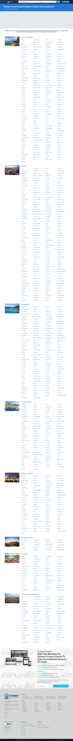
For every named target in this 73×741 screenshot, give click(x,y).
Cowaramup (24, 519)
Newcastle (59, 78)
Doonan (59, 364)
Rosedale (36, 414)
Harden (59, 106)
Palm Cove (48, 330)
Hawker (35, 445)
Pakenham (24, 202)
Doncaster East (49, 266)
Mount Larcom (25, 340)
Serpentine (48, 480)
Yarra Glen (36, 171)
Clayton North (37, 278)
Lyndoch (35, 438)
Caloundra (48, 376)
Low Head (36, 573)
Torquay (47, 182)
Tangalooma (48, 314)
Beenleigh (48, 388)
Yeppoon (24, 306)
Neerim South (25, 209)
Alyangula (36, 549)
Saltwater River (25, 566)
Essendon (48, 259)
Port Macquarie (61, 70)
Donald (59, 266)
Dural (58, 121)
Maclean (47, 94)
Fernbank (48, 257)
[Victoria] (12, 170)
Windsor (23, 44)
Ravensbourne (60, 323)
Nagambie (59, 209)
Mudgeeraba (60, 335)
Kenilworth (60, 352)
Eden (35, 121)
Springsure (36, 318)
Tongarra (36, 54)
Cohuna (47, 276)
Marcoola (48, 345)
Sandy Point (60, 190)
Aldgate (23, 469)
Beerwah (36, 388)
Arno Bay (36, 466)
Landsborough (37, 349)
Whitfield (48, 173)
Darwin (23, 547)
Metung (47, 221)
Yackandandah (60, 171)
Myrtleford (24, 211)
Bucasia (23, 381)
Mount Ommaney (61, 338)
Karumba (48, 354)
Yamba (47, 39)
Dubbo (35, 123)
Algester (47, 395)
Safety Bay (36, 483)
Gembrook (48, 252)
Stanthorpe (60, 316)
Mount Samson (49, 338)
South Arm (24, 563)
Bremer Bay (48, 526)
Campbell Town (60, 585)
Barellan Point (60, 388)
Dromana (36, 266)
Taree (35, 61)
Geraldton (36, 509)
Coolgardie (36, 519)
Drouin (23, 266)
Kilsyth (59, 237)
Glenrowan (24, 252)
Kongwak (36, 237)
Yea (22, 168)
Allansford (59, 300)
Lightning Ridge (37, 97)
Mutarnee (24, 335)
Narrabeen (36, 82)
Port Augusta (36, 421)
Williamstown (37, 173)
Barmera (47, 464)
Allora (35, 395)
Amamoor (59, 392)
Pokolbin (23, 73)
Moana (47, 430)
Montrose (59, 216)
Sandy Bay (59, 563)
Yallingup (24, 475)
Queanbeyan (48, 70)
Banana (35, 390)
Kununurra (48, 499)
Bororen (47, 383)
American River (60, 466)
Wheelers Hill (60, 173)
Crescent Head (49, 125)
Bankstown (24, 157)
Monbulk (48, 218)
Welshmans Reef (37, 175)
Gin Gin (35, 361)
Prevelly (23, 485)
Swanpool (59, 185)
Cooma (59, 128)
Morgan (23, 430)
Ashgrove (36, 392)
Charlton (23, 280)
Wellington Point (25, 309)
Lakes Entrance (37, 233)
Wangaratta (60, 178)
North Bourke (37, 78)
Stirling (35, 411)
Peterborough (60, 199)
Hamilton (24, 109)
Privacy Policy (23, 734)
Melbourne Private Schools (27, 698)
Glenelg (47, 447)
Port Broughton (25, 421)
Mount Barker (60, 428)
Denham (59, 514)
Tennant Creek (25, 540)
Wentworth (48, 47)
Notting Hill (36, 204)
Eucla (35, 511)
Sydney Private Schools (62, 696)
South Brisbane (49, 318)
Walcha (47, 49)
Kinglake (47, 237)
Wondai (47, 306)
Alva (22, 395)
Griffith (23, 111)
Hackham (59, 445)
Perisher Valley (37, 73)
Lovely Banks (48, 228)
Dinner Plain (36, 269)
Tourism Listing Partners (39, 696)
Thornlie (35, 478)
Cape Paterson (25, 285)
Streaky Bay (24, 411)
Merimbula (36, 92)
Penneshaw (36, 423)
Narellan (59, 82)
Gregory (59, 507)
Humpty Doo (36, 544)
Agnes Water (24, 397)
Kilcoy (47, 352)
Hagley (47, 578)
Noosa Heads (48, 333)
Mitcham (59, 218)
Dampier (47, 516)
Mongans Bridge (37, 218)
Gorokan (35, 113)
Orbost (35, 202)
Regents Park (37, 70)
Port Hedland (48, 485)
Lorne (58, 228)
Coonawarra (36, 452)
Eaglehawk (24, 264)
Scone (35, 68)
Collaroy (47, 130)
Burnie (23, 587)
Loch (23, 230)
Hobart (35, 578)
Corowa (23, 128)
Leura (47, 97)
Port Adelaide (49, 421)
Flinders (59, 254)
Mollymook (48, 710)
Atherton (24, 392)
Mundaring (59, 492)
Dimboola (48, 269)
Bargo (58, 154)
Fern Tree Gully (60, 257)
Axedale (47, 297)
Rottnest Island (49, 483)
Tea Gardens (24, 61)
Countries (6, 712)
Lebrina (59, 573)
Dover (23, 582)
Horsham (24, 245)
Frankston (24, 254)
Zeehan (23, 556)
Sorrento (36, 480)
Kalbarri (59, 502)
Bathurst (59, 152)
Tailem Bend (60, 409)
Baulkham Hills (49, 152)
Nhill (23, 206)
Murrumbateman (49, 85)
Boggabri (24, 145)
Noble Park (48, 204)
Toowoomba (24, 311)
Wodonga (24, 173)
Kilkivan (35, 352)
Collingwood (24, 276)
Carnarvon (59, 521)
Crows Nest (60, 366)
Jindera (59, 102)
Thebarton (36, 409)
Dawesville (24, 516)
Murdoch (48, 492)
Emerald (35, 364)
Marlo (47, 223)
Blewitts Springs (37, 462)
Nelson (59, 206)
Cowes (35, 273)
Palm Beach (60, 73)
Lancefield (24, 233)
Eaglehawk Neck (49, 580)
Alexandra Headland (61, 395)
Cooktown (48, 369)
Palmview (24, 330)
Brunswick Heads (37, 140)
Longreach (48, 347)
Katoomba (48, 102)
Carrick (47, 585)
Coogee (47, 519)
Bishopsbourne (25, 590)
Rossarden (36, 566)
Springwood (48, 63)
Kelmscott (36, 502)
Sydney (23, 63)
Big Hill (23, 292)
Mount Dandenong (38, 214)
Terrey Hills (24, 59)
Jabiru (23, 544)
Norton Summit (37, 426)
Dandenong (36, 271)
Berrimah (59, 547)
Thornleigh (36, 56)
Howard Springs (49, 544)
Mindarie (48, 495)
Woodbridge (48, 556)
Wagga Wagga (60, 49)
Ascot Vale (59, 297)
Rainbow (47, 194)
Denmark (48, 514)
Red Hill (23, 194)
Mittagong (48, 90)
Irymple (47, 242)
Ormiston (59, 330)
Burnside (36, 459)
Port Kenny (48, 418)
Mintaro (59, 430)
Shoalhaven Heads (38, 66)
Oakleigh (24, 204)
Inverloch (59, 242)
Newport (48, 78)
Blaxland (23, 147)
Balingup (47, 528)
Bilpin (58, 147)
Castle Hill (59, 133)
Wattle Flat (24, 407)
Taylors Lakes (25, 185)
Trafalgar (36, 182)
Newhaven (48, 206)
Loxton (47, 438)
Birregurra (59, 290)
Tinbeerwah (48, 311)
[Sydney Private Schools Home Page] (62, 2)
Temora (59, 59)
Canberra (36, 547)
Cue (58, 516)
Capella (47, 373)
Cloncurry (24, 371)
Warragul (48, 178)
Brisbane (59, 381)
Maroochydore (37, 345)
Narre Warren (37, 209)
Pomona (59, 326)
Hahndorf (48, 445)
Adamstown (36, 642)
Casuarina (48, 133)
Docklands (24, 269)
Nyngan (47, 75)
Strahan (47, 561)
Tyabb (58, 180)
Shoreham (48, 187)
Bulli (58, 137)
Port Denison (60, 485)
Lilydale (47, 230)
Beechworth (24, 295)
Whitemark (60, 556)
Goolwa (23, 447)
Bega (23, 152)
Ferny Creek (36, 257)
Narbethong (48, 209)
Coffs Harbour (60, 130)
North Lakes (24, 333)
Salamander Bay (61, 68)
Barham (47, 154)
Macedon (24, 228)
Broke (58, 140)
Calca (58, 457)
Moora (35, 495)
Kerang (35, 240)
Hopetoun (59, 504)
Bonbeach (36, 290)
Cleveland (36, 371)
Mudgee (23, 87)
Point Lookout (25, 328)
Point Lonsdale (37, 199)
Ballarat (23, 297)
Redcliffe (36, 323)
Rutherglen (48, 192)
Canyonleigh (48, 135)
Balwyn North (60, 295)
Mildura (23, 221)
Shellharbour (60, 66)
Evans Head (36, 118)
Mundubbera (48, 335)
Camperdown (37, 285)
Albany (23, 533)
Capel (23, 523)
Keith (23, 442)
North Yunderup (37, 490)
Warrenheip (36, 178)
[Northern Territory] (12, 542)
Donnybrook (36, 514)
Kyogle (59, 615)
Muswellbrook (37, 85)
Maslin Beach (25, 435)
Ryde (23, 70)
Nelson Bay (36, 80)
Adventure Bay (60, 590)
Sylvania (59, 61)
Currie (35, 585)
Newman (48, 490)
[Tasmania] (12, 558)
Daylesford (24, 271)
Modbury (36, 430)
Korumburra (36, 235)
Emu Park (24, 364)
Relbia (58, 568)
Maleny (59, 345)
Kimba (58, 440)
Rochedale (24, 323)
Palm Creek (36, 330)
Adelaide (35, 469)
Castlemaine (48, 280)
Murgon (35, 335)
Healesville (24, 247)
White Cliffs (48, 44)
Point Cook (48, 199)
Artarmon (48, 157)
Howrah (23, 578)
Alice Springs (48, 549)
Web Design (23, 731)
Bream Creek (48, 587)
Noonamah (48, 540)
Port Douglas (48, 326)
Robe (47, 414)
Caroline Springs (25, 283)
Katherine (59, 542)
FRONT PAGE (7, 730)
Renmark (59, 414)
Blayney (59, 145)
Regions (6, 713)
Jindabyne (24, 104)
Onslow (23, 490)
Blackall (23, 385)
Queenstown (24, 570)
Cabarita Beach (25, 137)
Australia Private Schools (51, 698)
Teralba (35, 59)
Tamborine (59, 314)
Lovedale (59, 94)
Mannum (59, 435)
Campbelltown (49, 457)
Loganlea (59, 347)
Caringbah (24, 135)
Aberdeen (24, 161)
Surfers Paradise (37, 316)
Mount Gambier (49, 428)
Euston (47, 118)
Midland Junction (61, 495)
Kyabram (23, 235)
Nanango (59, 333)
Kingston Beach (49, 575)
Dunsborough (25, 514)
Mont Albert (24, 218)
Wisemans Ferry (49, 42)
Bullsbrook (59, 523)
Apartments (15, 8)
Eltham (59, 259)
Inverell (35, 104)
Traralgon (24, 182)
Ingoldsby (36, 357)
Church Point (36, 632)
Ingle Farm (59, 442)
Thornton (24, 56)
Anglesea (36, 300)
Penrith (47, 73)
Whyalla (47, 404)
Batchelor (24, 549)
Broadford (36, 288)
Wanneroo (48, 475)
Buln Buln (24, 288)
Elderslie (23, 121)
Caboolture (24, 378)
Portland (23, 197)
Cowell (59, 450)
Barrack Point (37, 154)
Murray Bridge (37, 428)
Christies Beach (25, 457)
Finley (35, 625)
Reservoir (59, 192)
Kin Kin (23, 352)
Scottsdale (48, 563)
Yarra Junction (25, 171)
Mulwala (59, 85)
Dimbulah (24, 366)
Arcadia (23, 159)
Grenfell (35, 111)
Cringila (35, 125)
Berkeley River (25, 528)
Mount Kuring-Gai (61, 611)
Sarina (23, 321)
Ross (47, 566)
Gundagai (59, 109)
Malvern (23, 225)
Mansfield (59, 223)
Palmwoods (60, 328)
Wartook (59, 175)
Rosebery (24, 568)
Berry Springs (49, 547)
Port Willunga (25, 416)
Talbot (35, 185)
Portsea (59, 194)
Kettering (59, 575)
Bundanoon (48, 137)
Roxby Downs (25, 414)
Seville (35, 190)
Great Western (60, 249)
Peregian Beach (49, 328)
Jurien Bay (24, 504)
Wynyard (36, 556)
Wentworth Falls (37, 47)
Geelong (59, 252)
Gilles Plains (60, 447)
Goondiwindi (36, 359)
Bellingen (48, 149)
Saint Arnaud (36, 192)
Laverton (59, 230)
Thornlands (36, 314)
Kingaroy (59, 349)
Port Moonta (24, 418)
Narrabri (23, 82)
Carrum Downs (60, 280)
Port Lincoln (36, 418)
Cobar (23, 133)
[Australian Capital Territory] (12, 598)
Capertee (36, 135)
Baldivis (59, 528)
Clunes (23, 278)
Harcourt (59, 247)
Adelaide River (60, 549)
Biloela (47, 385)
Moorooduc (36, 216)
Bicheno (47, 590)
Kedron (23, 354)
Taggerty (48, 185)
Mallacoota (36, 225)
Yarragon (59, 168)
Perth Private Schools (62, 698)
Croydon (47, 271)
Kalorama (24, 242)
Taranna (59, 558)
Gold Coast (59, 359)
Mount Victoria (37, 87)
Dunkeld (47, 264)
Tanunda (47, 409)
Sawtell (47, 68)
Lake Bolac (48, 233)
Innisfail (23, 357)
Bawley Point (36, 152)
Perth (35, 487)
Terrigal (59, 56)
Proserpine (36, 326)
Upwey (47, 180)
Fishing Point (24, 118)
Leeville (23, 99)
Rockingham (60, 483)
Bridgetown (36, 526)
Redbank (48, 323)
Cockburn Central (37, 521)
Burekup (35, 523)
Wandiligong (24, 180)
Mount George (25, 613)
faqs (25, 732)
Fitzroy (23, 257)
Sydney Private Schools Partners (43, 727)
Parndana (48, 423)
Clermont (48, 371)
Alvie (47, 300)
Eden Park (48, 261)
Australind (24, 530)
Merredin (24, 497)
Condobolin (24, 130)
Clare (58, 454)
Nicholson (59, 204)
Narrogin (24, 492)
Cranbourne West (61, 271)
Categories (10, 8)
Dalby (35, 366)
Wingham (59, 42)
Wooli (23, 42)
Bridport (35, 587)
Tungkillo (59, 407)
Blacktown (36, 147)
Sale (22, 192)
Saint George (48, 321)
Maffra (59, 225)
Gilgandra (36, 116)
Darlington (36, 516)
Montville (24, 342)
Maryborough (37, 223)
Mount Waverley (37, 211)
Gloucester (60, 113)
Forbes (59, 116)
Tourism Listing (25, 696)
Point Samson (25, 487)
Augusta (35, 530)
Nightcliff (59, 540)
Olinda (47, 202)
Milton (23, 92)
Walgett (35, 49)
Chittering (48, 521)
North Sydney (25, 78)
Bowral (23, 142)
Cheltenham (60, 278)
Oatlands (59, 570)
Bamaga (47, 390)
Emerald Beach (60, 118)
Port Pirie (48, 416)
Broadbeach (48, 381)
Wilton (35, 44)
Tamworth (48, 61)
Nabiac (23, 85)
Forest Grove (60, 509)
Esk (58, 361)
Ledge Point (36, 499)
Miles (58, 342)
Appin (35, 159)
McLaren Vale (49, 433)
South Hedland (25, 480)
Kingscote (48, 440)
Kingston (36, 440)
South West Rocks (61, 63)
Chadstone (36, 280)
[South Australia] (12, 406)
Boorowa (36, 142)
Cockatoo (59, 276)
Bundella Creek (37, 137)
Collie (23, 521)
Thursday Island (25, 314)
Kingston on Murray (26, 440)
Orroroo (59, 423)
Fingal (23, 580)
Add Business (66, 1)
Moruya (59, 87)
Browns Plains (37, 381)
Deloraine (24, 585)
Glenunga (36, 447)
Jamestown (48, 442)
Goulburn (59, 111)
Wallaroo (36, 407)
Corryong (48, 273)
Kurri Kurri (48, 99)
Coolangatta (36, 369)
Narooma (48, 82)
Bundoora (59, 285)
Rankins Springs (61, 604)
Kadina (35, 442)
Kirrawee (24, 102)
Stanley (59, 561)
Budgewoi (24, 140)
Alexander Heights (61, 530)
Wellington (59, 47)
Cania (23, 376)
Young (23, 39)
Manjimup (59, 497)
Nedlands (59, 490)
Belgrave (59, 292)
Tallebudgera (24, 316)
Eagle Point (36, 264)
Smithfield (59, 411)
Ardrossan (48, 466)
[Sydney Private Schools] (10, 2)
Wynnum (36, 306)
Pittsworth (36, 328)
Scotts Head (24, 68)
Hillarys (23, 507)
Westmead (59, 44)
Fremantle (48, 509)
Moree (35, 90)
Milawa (35, 221)
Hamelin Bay (36, 507)
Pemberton (48, 487)
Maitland (36, 94)
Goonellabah (48, 113)
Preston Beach (37, 485)
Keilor (58, 240)
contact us (31, 723)
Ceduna (35, 457)
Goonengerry (25, 625)
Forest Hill (36, 254)
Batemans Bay (25, 154)
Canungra (59, 373)
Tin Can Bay (60, 311)
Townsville (59, 309)
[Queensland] (12, 308)
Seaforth (59, 318)
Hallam (47, 249)
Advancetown (37, 397)
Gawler (35, 450)
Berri (58, 462)
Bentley (35, 528)
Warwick (35, 309)
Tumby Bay (24, 409)
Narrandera (60, 80)
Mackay (35, 347)
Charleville (24, 373)
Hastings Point (49, 106)
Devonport (36, 582)
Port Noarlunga (60, 416)
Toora (58, 182)
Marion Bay (36, 435)
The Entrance (49, 56)
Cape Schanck (60, 283)
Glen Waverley (37, 252)
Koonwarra (60, 235)
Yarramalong (36, 39)
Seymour (23, 190)
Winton (59, 306)
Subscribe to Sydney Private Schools (28, 725)
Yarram (47, 168)
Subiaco (47, 478)
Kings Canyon (49, 542)
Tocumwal (48, 54)
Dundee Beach (60, 544)
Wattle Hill (48, 175)
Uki (58, 51)
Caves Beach (36, 133)
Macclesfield (36, 228)
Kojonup (59, 499)
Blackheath (48, 147)
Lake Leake (36, 575)
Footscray (48, 254)
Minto (58, 90)
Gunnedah (48, 109)
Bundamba (48, 378)
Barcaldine (24, 390)
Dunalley (59, 580)
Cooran (23, 369)
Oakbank (24, 426)
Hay (34, 106)
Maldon (47, 225)
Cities (5, 715)
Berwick (35, 292)
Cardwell (36, 373)
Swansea (23, 561)
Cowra (58, 125)
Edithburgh (48, 450)
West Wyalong (25, 47)
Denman (59, 123)
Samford (35, 321)
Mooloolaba (60, 340)
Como (58, 519)
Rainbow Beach (25, 326)
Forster (47, 116)
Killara (35, 102)
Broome (23, 526)
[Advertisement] (36, 20)
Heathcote (59, 245)
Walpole (59, 475)
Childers (59, 371)
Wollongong (36, 42)
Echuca (47, 121)
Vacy (35, 51)
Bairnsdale (36, 297)
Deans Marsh (60, 269)
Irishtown (48, 504)
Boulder (59, 526)
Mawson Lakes (60, 433)
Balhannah (59, 464)
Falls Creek (24, 259)
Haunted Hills (37, 247)
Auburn (23, 466)
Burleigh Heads (37, 378)
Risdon (35, 568)
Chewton (48, 278)
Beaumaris (36, 295)
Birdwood (48, 462)
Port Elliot (59, 418)
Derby (58, 582)
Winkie (35, 404)
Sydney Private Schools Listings (58, 739)
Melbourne (60, 221)
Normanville (48, 426)
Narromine (48, 80)
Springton (48, 411)
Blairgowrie (48, 290)
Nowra (59, 75)
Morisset (24, 90)
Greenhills (24, 509)
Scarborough (24, 483)
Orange (35, 75)
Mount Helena (25, 495)
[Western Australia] (12, 477)
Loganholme (24, 349)
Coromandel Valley (26, 452)
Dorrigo (47, 123)
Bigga (23, 149)
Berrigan (35, 149)
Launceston (24, 575)
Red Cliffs (36, 194)
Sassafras (48, 190)
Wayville (59, 404)
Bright (24, 707)
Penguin (47, 570)
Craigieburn (24, 273)
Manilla (23, 94)
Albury (58, 159)
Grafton (47, 111)
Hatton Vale (60, 357)
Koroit (47, 235)
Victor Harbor (49, 407)
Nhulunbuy (24, 542)
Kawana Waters (37, 354)
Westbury (24, 558)
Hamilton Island (25, 359)
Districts (6, 717)
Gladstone (24, 361)
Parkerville (59, 487)
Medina (47, 497)
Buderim (59, 378)
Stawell (23, 187)
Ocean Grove (60, 202)
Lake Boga (59, 233)
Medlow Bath (60, 92)
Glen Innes (24, 116)
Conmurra (24, 454)
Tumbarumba (24, 54)
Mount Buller (48, 214)
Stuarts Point (36, 63)
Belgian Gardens (25, 388)
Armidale (59, 157)
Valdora (47, 309)
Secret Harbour (60, 480)
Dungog (23, 123)
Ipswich (59, 354)
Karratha (48, 502)
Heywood (36, 245)
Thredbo (59, 54)
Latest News (23, 729)
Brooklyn (48, 140)
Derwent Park (49, 582)
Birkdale (35, 385)
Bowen (35, 383)
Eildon (35, 261)
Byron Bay (36, 705)
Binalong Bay (36, 590)
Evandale (36, 580)
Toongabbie (60, 599)
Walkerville (36, 180)
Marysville (24, 223)
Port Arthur (36, 570)
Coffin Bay (48, 454)
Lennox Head (60, 97)
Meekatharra (36, 497)
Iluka (47, 104)
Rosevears (59, 566)
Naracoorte (24, 428)
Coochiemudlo (60, 369)
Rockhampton (60, 321)
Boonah (59, 383)
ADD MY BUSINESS (8, 728)
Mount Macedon (61, 211)
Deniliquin (59, 627)
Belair (23, 464)
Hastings (48, 247)
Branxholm (59, 587)
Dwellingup (60, 511)
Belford (59, 149)
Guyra (35, 109)
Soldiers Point (25, 66)
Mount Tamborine (38, 338)
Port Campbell (25, 199)
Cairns (58, 376)
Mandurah (24, 499)
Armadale (48, 530)
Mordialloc (24, 216)
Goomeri (47, 359)
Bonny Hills (60, 142)
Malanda (23, 347)
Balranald (36, 157)
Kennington (48, 240)
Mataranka (36, 542)
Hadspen (59, 578)
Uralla (47, 51)
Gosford (23, 113)
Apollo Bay (24, 300)
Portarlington (37, 197)
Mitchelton (36, 342)
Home (5, 8)
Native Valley (60, 426)
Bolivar (23, 462)
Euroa (35, 259)
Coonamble (36, 128)
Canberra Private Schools (39, 698)
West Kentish (37, 558)
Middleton (36, 433)
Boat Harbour (49, 145)
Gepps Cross (24, 450)
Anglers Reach (49, 159)
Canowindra (60, 135)
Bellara (59, 385)
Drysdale (59, 264)
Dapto (23, 125)
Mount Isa (36, 340)
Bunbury (47, 523)
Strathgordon (37, 561)
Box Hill (23, 290)
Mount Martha (49, 211)
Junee (23, 618)
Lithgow (23, 97)
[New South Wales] (12, 41)
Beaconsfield (48, 295)
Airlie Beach (36, 710)
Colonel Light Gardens (38, 454)
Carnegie (36, 283)
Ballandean (59, 390)
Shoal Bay (48, 66)
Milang (23, 433)
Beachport (36, 464)
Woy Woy (59, 39)
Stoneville (59, 478)
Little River (36, 230)
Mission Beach (49, 342)
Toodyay (23, 478)
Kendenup (24, 502)
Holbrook (24, 106)
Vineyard (24, 51)
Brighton (48, 288)
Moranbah (48, 340)
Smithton (36, 563)
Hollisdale (59, 104)
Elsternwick (24, 261)
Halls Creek (48, 507)
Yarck (47, 171)
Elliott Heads (48, 364)
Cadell (23, 459)
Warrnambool (25, 178)
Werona (23, 175)
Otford (23, 75)
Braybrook (59, 288)
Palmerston (36, 540)
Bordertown (60, 459)
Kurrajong (59, 99)
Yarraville (36, 168)
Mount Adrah (48, 87)
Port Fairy (59, 197)
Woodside (24, 404)
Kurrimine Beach (49, 349)
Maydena (24, 573)
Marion (47, 435)
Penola (23, 423)
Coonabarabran (49, 128)
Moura (23, 338)
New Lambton (25, 80)
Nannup (35, 492)
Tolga (35, 311)
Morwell (59, 214)
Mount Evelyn (25, 214)
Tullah (47, 558)
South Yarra (36, 187)
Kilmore (23, 240)
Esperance (48, 511)
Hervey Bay (48, 357)
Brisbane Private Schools (51, 696)
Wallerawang (24, 49)
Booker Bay (48, 142)
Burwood (48, 285)
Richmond (48, 568)
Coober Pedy (60, 452)
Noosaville (36, 333)
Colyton (35, 130)
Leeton (35, 99)
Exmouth (24, 511)
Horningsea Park (37, 620)
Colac (35, 276)
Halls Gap (36, 249)
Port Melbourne (49, 197)
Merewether (48, 92)
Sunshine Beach (49, 316)
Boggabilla (36, 145)
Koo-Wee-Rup (25, 237)
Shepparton (60, 187)
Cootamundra (60, 630)
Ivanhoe (35, 242)
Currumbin (48, 366)
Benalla (47, 292)
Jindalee (35, 504)
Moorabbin (48, 216)
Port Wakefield (37, 416)
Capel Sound (48, 283)
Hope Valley (24, 445)
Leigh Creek (60, 438)
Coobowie (48, 452)
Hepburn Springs (49, 245)
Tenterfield (48, 59)
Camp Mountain (37, 376)
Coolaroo (59, 273)
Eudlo (47, 361)
